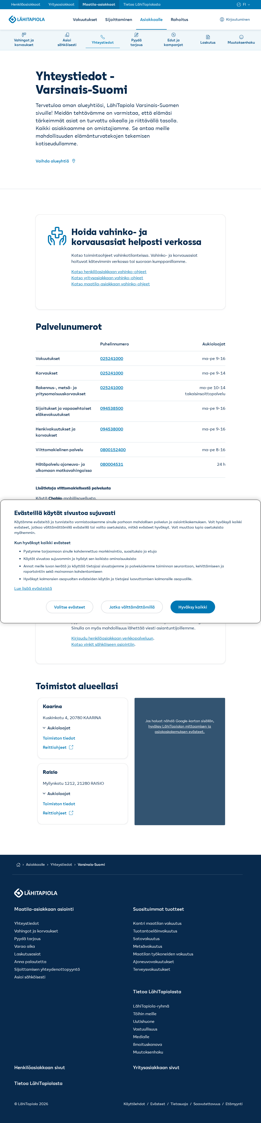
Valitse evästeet (69, 606)
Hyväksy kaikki (192, 606)
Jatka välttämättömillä (132, 606)
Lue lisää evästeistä (33, 588)
